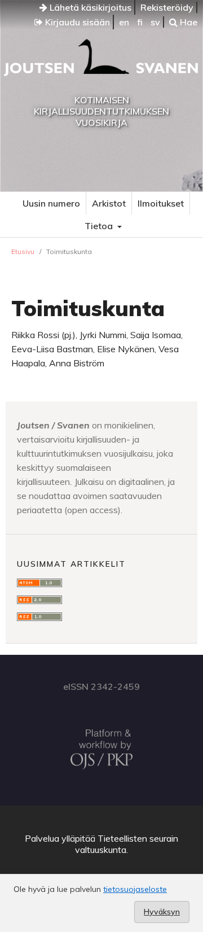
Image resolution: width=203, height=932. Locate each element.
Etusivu (22, 251)
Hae (187, 22)
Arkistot (109, 203)
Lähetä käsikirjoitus (89, 7)
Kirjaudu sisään (76, 22)
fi (140, 22)
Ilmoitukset (161, 203)
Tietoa (100, 225)
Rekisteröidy (166, 7)
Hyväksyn (162, 912)
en (124, 22)
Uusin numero (51, 203)
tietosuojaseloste (135, 889)
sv (155, 22)
